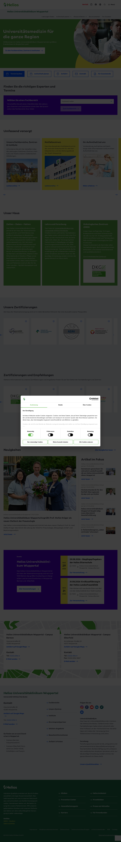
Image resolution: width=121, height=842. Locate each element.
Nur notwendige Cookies (35, 442)
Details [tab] (60, 405)
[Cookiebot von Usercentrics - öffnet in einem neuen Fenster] (90, 399)
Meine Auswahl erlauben (60, 442)
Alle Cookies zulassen (86, 442)
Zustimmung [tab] (34, 405)
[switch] (50, 435)
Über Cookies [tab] (87, 405)
